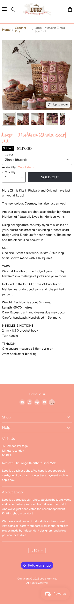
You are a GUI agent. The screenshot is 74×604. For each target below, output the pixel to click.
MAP (53, 463)
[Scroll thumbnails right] (68, 119)
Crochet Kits (20, 29)
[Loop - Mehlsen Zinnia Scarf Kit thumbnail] (8, 118)
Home (6, 30)
